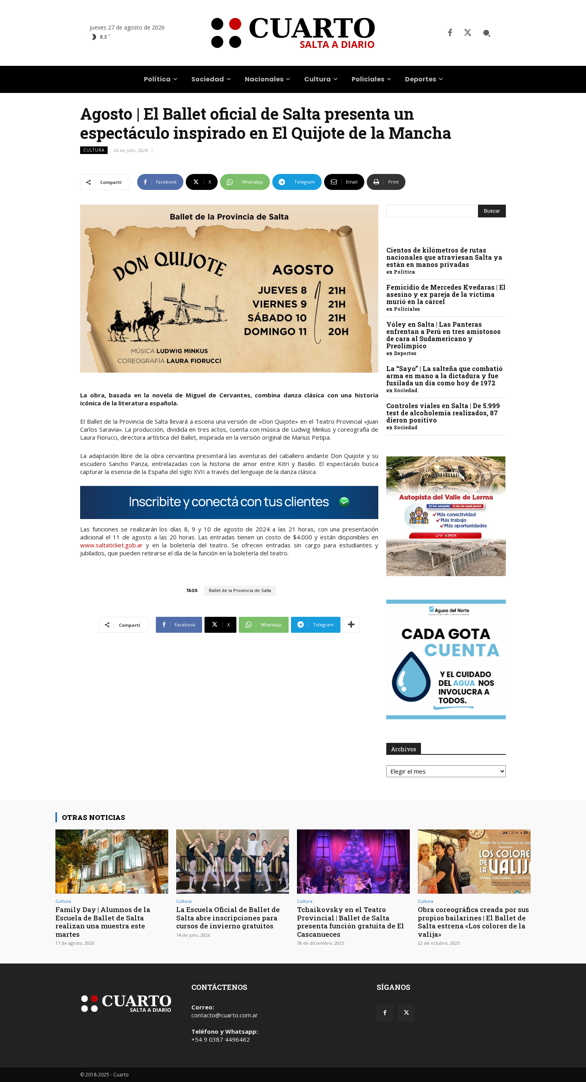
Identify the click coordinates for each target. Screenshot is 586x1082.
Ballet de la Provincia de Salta (240, 590)
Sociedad (405, 390)
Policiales (407, 309)
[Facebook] (450, 33)
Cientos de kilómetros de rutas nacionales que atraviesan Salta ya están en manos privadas (444, 257)
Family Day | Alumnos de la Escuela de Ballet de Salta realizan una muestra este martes (102, 921)
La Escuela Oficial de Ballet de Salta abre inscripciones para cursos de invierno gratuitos (228, 917)
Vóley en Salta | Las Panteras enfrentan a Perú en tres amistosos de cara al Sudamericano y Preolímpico (443, 335)
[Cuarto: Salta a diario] (293, 33)
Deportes (405, 353)
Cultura (93, 150)
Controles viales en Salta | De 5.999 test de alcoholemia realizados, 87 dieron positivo (443, 412)
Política (404, 272)
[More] (351, 625)
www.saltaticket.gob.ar (111, 545)
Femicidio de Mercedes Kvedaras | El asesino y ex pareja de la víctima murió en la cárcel (445, 294)
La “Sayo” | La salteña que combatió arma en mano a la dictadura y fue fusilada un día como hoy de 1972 (444, 375)
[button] (486, 33)
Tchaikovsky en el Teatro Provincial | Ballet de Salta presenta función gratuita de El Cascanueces (350, 921)
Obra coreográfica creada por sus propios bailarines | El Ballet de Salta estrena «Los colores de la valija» (473, 921)
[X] (467, 33)
